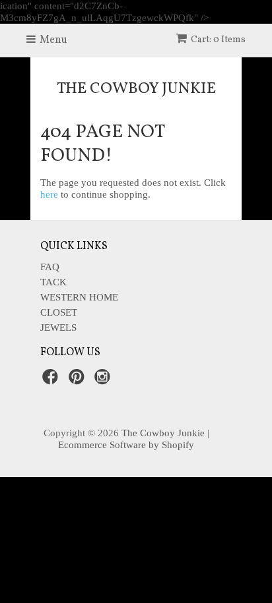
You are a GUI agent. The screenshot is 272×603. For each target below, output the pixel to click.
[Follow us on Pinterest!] (78, 380)
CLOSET (58, 312)
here (49, 194)
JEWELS (58, 327)
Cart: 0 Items (218, 40)
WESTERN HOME (79, 297)
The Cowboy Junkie (136, 89)
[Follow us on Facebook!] (52, 380)
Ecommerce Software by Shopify (126, 445)
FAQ (49, 267)
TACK (53, 282)
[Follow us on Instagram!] (104, 380)
